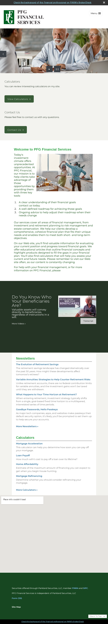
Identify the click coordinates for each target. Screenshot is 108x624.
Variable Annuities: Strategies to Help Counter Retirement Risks (53, 379)
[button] (95, 13)
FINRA (75, 588)
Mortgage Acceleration (29, 443)
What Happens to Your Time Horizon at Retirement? (46, 394)
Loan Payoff (23, 455)
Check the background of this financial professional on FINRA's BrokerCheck (52, 2)
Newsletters (25, 358)
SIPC (85, 588)
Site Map (16, 607)
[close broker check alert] (104, 2)
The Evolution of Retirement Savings (37, 364)
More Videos (19, 324)
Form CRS (17, 598)
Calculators (25, 437)
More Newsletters (27, 426)
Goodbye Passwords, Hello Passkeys (37, 409)
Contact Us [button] (14, 130)
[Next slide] (105, 54)
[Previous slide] (3, 54)
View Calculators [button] (17, 99)
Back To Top (96, 616)
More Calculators (27, 490)
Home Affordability (27, 464)
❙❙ (57, 69)
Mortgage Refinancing (29, 476)
